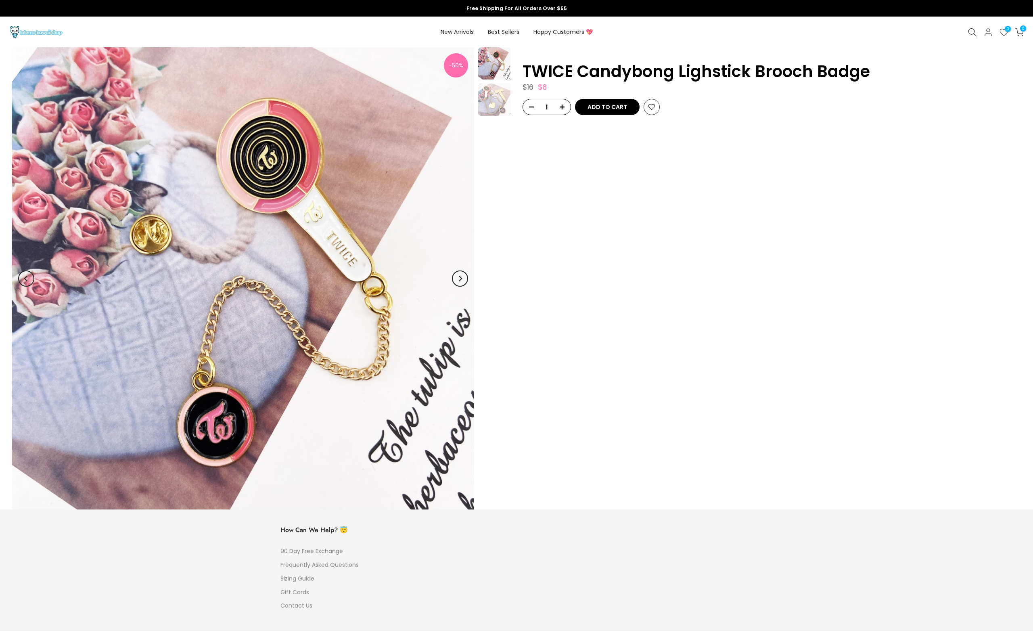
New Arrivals (457, 32)
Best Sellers (503, 32)
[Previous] (26, 278)
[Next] (460, 278)
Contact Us (296, 606)
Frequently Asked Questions (319, 565)
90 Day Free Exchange (311, 551)
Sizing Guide (297, 578)
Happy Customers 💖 (563, 32)
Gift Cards (294, 592)
